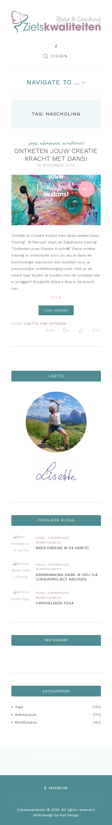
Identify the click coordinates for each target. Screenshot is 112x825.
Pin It (86, 188)
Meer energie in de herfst (62, 548)
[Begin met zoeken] (46, 56)
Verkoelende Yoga (55, 603)
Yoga (32, 142)
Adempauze (49, 142)
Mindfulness (73, 142)
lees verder (56, 310)
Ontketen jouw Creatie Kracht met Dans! (55, 154)
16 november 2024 (56, 165)
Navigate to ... (53, 82)
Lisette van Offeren (45, 324)
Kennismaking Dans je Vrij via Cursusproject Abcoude (66, 577)
